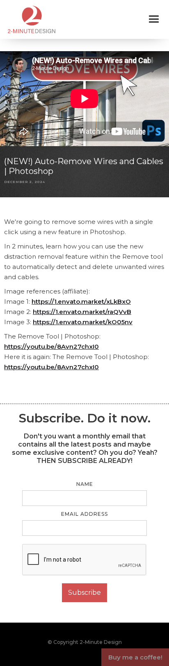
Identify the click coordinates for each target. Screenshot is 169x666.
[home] (29, 19)
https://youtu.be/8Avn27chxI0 (51, 346)
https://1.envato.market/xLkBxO (81, 301)
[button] (154, 19)
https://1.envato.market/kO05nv (82, 322)
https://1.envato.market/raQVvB (82, 312)
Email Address (84, 514)
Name (84, 484)
